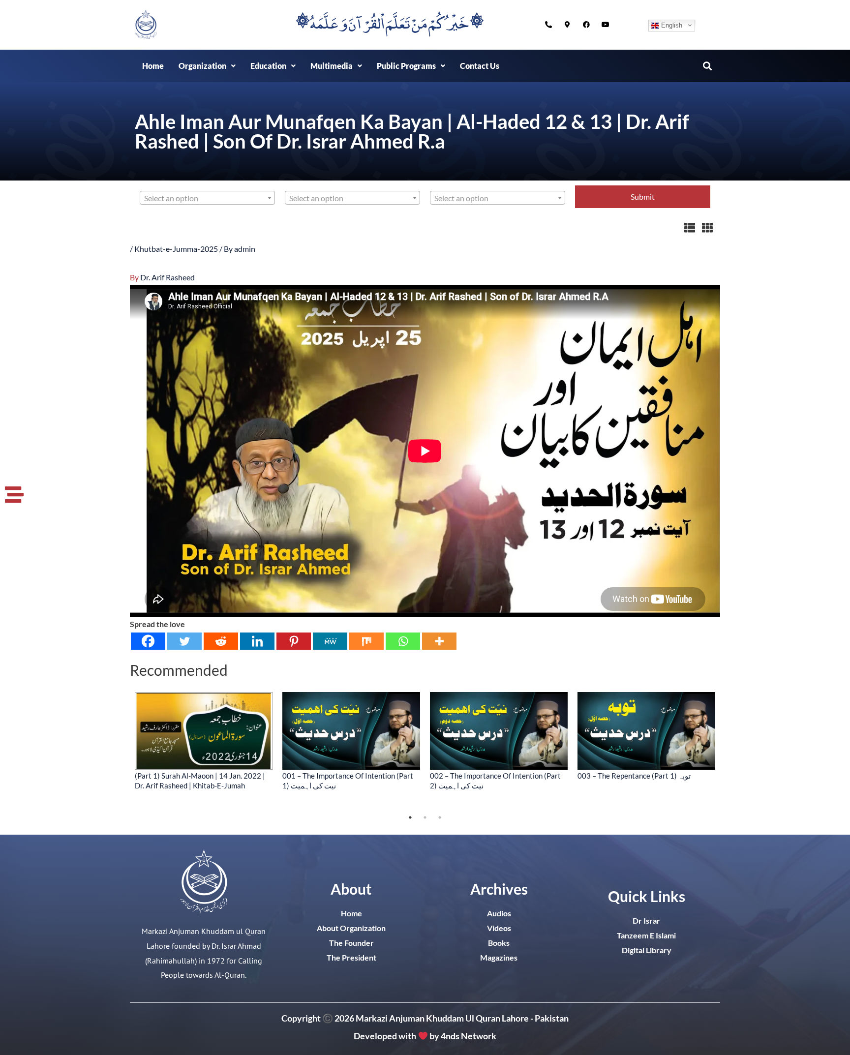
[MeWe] (330, 641)
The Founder (351, 942)
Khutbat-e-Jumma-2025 (176, 248)
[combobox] (207, 198)
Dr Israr (646, 920)
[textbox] (207, 198)
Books (499, 942)
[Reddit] (221, 641)
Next (727, 751)
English (670, 25)
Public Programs (406, 65)
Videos (499, 928)
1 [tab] (410, 817)
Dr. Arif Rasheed (167, 277)
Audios (499, 913)
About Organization (351, 928)
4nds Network (468, 1035)
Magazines (498, 957)
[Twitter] (184, 641)
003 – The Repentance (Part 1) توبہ (634, 775)
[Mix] (366, 641)
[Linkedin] (257, 641)
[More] (439, 641)
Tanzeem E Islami (646, 935)
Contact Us (479, 65)
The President (351, 957)
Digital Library (646, 950)
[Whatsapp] (403, 641)
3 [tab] (440, 817)
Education (268, 65)
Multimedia (331, 65)
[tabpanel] (203, 740)
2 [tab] (425, 817)
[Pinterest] (293, 641)
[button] (207, 66)
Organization (202, 65)
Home (153, 65)
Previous (122, 751)
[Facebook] (148, 641)
